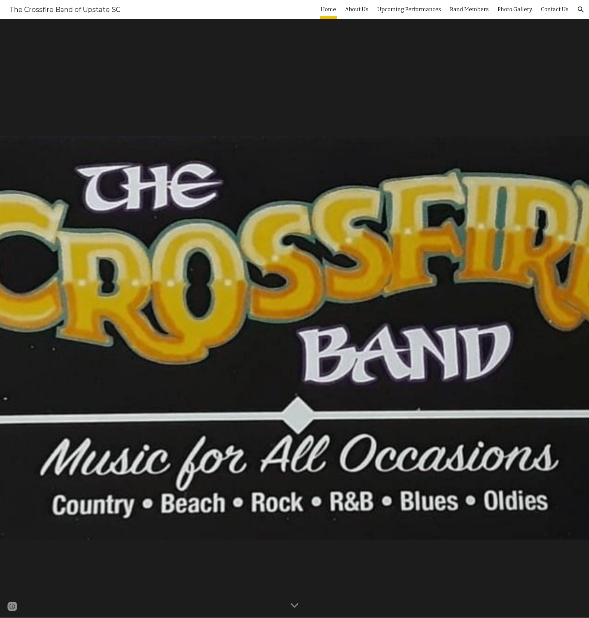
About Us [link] (356, 9)
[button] (581, 9)
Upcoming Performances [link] (409, 9)
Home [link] (328, 9)
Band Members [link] (469, 9)
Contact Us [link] (555, 9)
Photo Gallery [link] (515, 9)
